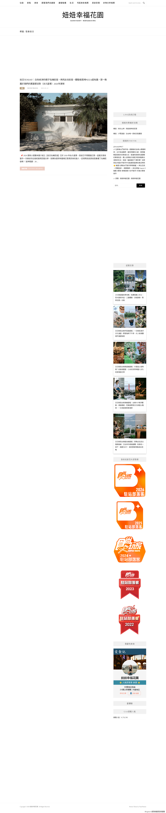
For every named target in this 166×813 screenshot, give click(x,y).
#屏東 (119, 171)
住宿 (22, 3)
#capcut (141, 168)
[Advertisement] (63, 59)
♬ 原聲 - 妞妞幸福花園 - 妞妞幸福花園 (126, 178)
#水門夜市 (132, 171)
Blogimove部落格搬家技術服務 (155, 811)
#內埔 (138, 171)
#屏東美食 (125, 171)
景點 (29, 3)
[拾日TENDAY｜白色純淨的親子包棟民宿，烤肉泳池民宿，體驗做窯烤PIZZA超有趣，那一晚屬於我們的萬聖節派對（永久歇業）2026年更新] (63, 122)
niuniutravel (32, 88)
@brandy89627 (118, 147)
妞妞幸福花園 (83, 15)
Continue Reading (35, 168)
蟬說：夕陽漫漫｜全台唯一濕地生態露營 (127, 133)
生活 (72, 3)
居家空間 (96, 3)
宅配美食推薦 (83, 3)
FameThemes (142, 806)
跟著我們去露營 (48, 3)
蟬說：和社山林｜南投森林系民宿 (125, 129)
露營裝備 (62, 3)
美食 (36, 3)
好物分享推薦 (109, 3)
